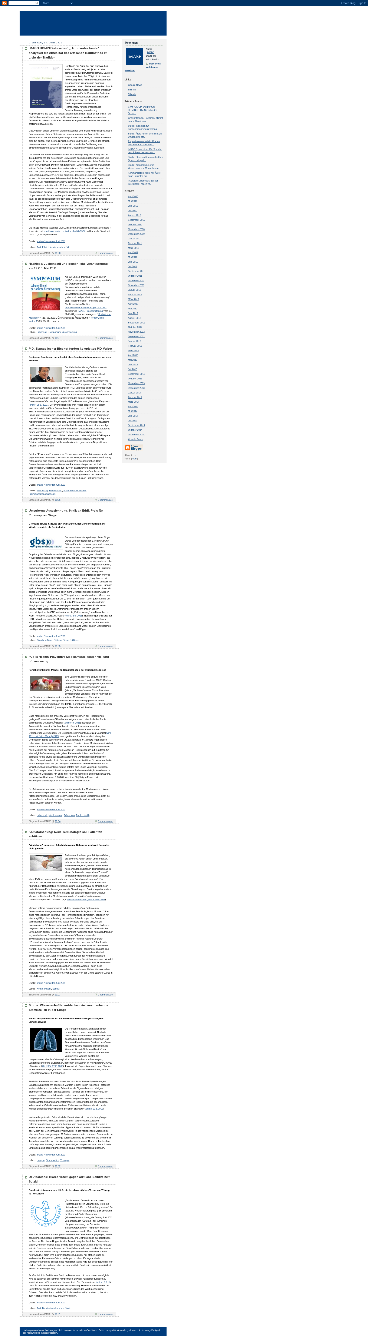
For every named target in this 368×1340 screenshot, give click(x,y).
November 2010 (136, 229)
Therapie (64, 1160)
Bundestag (42, 490)
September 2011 (136, 271)
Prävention (69, 815)
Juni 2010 (133, 206)
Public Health (82, 815)
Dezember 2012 (136, 336)
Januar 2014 (134, 392)
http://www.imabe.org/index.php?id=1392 (85, 307)
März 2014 (133, 401)
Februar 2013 (135, 346)
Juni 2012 (133, 313)
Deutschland (55, 490)
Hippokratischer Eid (59, 247)
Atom (134, 458)
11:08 (57, 253)
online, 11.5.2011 (94, 1108)
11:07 (57, 338)
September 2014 (136, 425)
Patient (47, 988)
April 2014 (133, 406)
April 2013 (133, 355)
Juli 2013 (132, 369)
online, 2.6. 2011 (73, 615)
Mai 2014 (132, 411)
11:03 (57, 994)
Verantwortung (69, 332)
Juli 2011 (132, 266)
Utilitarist (74, 640)
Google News (135, 85)
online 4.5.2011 (72, 722)
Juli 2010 (132, 210)
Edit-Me (132, 89)
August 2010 (134, 215)
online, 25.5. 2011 (38, 404)
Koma (40, 988)
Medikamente (55, 815)
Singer (66, 640)
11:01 (57, 1314)
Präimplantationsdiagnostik (42, 494)
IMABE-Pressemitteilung (90, 311)
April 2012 (133, 304)
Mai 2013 (132, 360)
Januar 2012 (134, 290)
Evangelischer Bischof (74, 490)
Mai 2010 (132, 201)
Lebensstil (42, 332)
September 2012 (136, 322)
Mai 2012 (132, 308)
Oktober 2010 (135, 224)
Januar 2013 (134, 341)
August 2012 (134, 318)
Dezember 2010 (136, 234)
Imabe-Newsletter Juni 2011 (51, 241)
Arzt (39, 247)
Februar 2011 (135, 243)
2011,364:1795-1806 (52, 1066)
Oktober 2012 (135, 327)
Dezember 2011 (136, 285)
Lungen (41, 1160)
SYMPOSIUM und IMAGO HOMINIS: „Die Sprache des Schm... (142, 110)
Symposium (55, 332)
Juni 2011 (133, 261)
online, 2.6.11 (103, 1282)
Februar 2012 (135, 294)
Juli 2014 (132, 420)
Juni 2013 (133, 364)
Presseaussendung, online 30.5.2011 (86, 899)
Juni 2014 (133, 416)
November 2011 (136, 280)
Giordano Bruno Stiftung (49, 640)
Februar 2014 (135, 397)
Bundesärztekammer (53, 1308)
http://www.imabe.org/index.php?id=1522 (64, 231)
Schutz (56, 988)
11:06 (57, 500)
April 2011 (133, 252)
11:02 (57, 1166)
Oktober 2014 (135, 430)
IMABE (150, 52)
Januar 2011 (134, 238)
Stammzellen (52, 1160)
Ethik (44, 247)
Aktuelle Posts (135, 439)
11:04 (57, 821)
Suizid (68, 1308)
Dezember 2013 (136, 388)
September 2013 (136, 374)
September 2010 (136, 220)
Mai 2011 (132, 257)
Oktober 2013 (135, 378)
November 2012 (136, 331)
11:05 (57, 646)
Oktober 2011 (135, 276)
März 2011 (133, 248)
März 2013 (133, 350)
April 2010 (133, 196)
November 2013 (136, 383)
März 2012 (133, 299)
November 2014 (136, 434)
